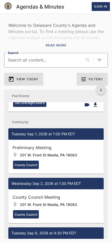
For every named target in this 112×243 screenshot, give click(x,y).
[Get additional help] (101, 89)
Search (13, 53)
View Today (27, 79)
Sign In (100, 6)
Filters (96, 79)
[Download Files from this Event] (95, 105)
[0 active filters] (99, 60)
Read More (56, 45)
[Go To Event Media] (87, 105)
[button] (56, 151)
